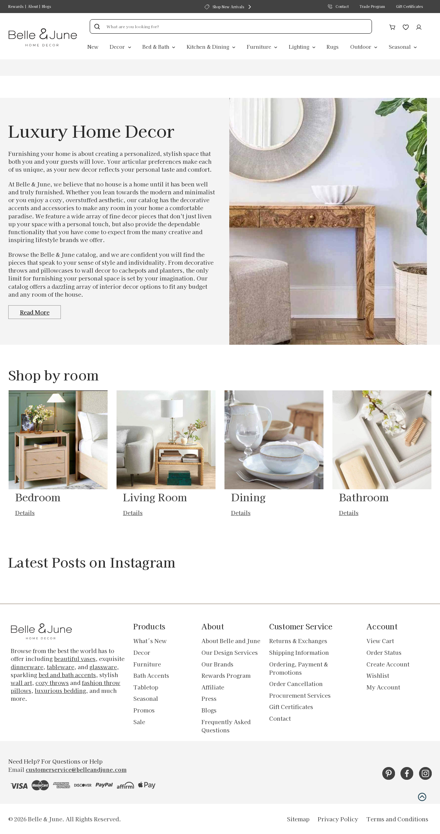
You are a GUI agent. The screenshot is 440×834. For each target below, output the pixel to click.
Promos (144, 710)
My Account (383, 687)
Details (25, 513)
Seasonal (400, 46)
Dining (248, 496)
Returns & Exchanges (298, 641)
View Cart (380, 641)
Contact (342, 6)
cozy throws (52, 682)
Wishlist (377, 675)
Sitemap (298, 819)
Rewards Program (226, 675)
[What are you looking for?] (97, 26)
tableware (60, 667)
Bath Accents (151, 675)
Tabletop (145, 687)
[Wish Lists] (406, 26)
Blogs (46, 6)
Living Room (155, 496)
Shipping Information (299, 652)
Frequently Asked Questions (226, 726)
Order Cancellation (296, 683)
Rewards (15, 6)
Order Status (384, 652)
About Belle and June (230, 641)
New (92, 46)
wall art (21, 682)
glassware (103, 667)
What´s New (150, 641)
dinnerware (27, 667)
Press (209, 698)
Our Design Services (229, 652)
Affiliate (212, 687)
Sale (139, 722)
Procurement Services (300, 695)
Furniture (260, 46)
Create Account (387, 664)
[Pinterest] (388, 773)
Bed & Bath (156, 46)
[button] (422, 797)
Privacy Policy (338, 819)
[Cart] (392, 26)
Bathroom (364, 496)
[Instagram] (425, 773)
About (33, 6)
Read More (35, 312)
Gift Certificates (409, 6)
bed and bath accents (67, 675)
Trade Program (372, 6)
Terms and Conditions (397, 819)
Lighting (300, 46)
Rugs (333, 46)
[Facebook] (406, 773)
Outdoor (361, 46)
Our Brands (217, 664)
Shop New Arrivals (228, 6)
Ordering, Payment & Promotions (298, 668)
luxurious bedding (60, 690)
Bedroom (38, 496)
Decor (118, 46)
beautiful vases (75, 658)
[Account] (419, 26)
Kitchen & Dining (209, 46)
